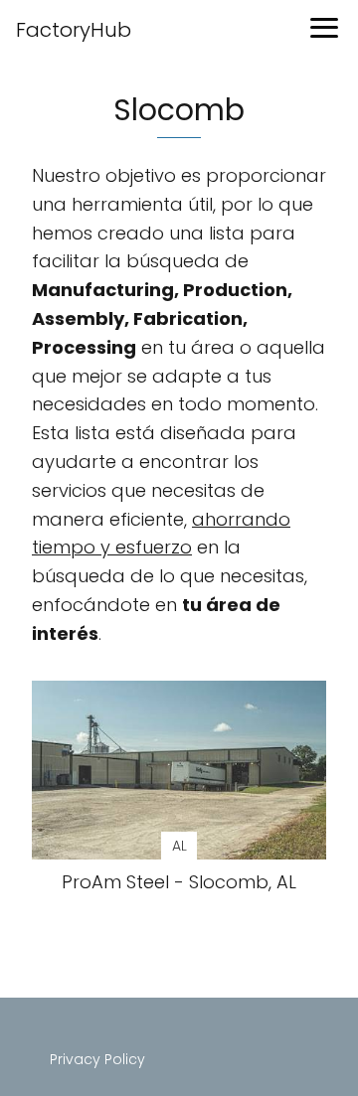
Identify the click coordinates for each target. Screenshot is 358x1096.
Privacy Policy (97, 1059)
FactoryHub (73, 30)
